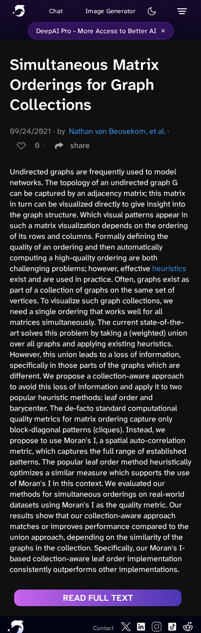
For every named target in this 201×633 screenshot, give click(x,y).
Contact (103, 628)
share (80, 145)
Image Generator (110, 11)
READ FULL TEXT (98, 598)
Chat (55, 11)
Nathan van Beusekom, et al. (117, 131)
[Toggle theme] (152, 11)
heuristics (169, 268)
